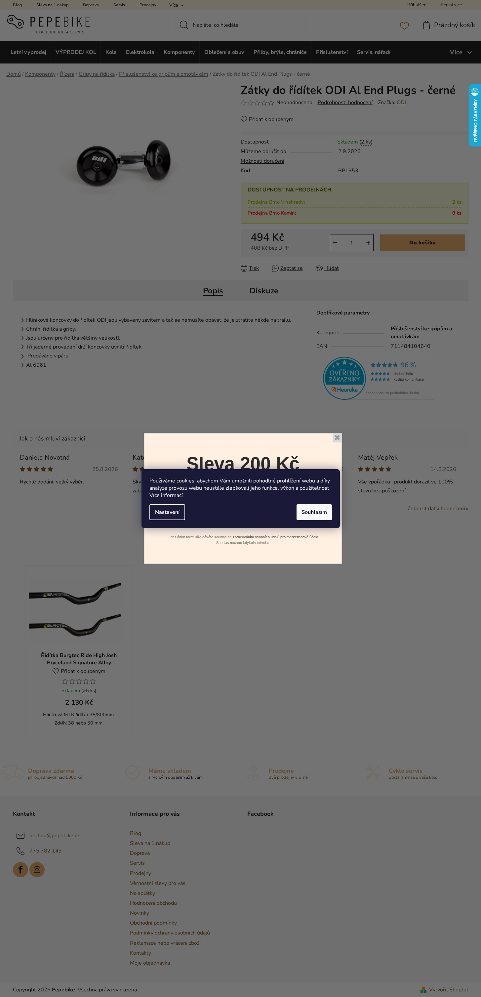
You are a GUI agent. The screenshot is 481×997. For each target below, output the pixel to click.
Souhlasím (314, 512)
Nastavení (167, 512)
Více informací (166, 495)
